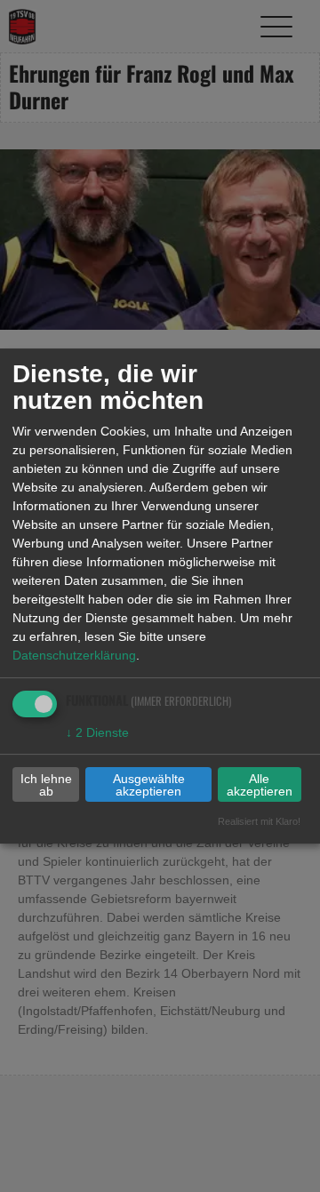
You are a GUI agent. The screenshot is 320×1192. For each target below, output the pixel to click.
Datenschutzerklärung (74, 655)
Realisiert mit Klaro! (259, 821)
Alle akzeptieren (259, 785)
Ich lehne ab (46, 785)
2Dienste (97, 732)
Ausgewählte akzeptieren (149, 785)
